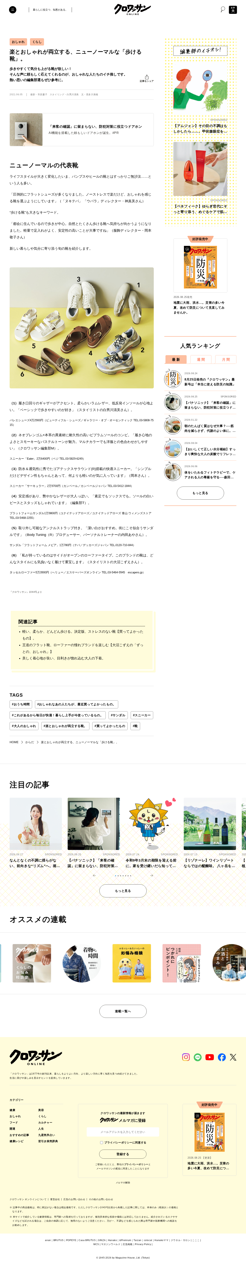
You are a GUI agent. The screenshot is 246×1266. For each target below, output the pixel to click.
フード (14, 1122)
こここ (195, 1240)
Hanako (112, 1240)
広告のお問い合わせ (74, 1199)
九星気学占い (46, 1135)
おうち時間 (21, 704)
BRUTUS (58, 1240)
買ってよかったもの (110, 726)
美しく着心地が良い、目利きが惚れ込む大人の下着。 (63, 658)
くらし (37, 41)
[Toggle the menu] (12, 9)
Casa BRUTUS (87, 1240)
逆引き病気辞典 (48, 1141)
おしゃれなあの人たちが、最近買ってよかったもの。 (76, 704)
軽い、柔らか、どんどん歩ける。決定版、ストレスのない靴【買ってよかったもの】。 (82, 635)
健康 (12, 1110)
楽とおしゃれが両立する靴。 (65, 726)
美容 (41, 1110)
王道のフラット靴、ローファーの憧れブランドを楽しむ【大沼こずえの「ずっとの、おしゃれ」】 (82, 648)
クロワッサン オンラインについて (28, 1199)
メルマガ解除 (123, 1182)
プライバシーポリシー (136, 1164)
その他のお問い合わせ (101, 1199)
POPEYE (71, 1240)
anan (48, 1240)
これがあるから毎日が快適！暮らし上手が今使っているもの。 (57, 715)
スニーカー (142, 715)
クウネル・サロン (180, 1240)
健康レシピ (17, 1141)
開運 (12, 1128)
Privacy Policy (143, 1244)
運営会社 (55, 1199)
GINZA (102, 1240)
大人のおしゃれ (24, 726)
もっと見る (200, 493)
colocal (148, 1240)
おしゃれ (18, 41)
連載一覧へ (123, 1011)
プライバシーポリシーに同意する (125, 1142)
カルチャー (45, 1122)
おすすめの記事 (19, 1135)
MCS (96, 1244)
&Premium (125, 1240)
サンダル (118, 715)
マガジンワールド (111, 1244)
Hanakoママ (161, 1240)
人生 (41, 1128)
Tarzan (137, 1240)
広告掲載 (127, 1244)
